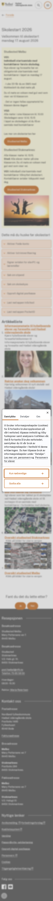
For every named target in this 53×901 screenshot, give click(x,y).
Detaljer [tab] (24, 416)
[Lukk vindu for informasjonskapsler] (47, 413)
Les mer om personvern (17, 457)
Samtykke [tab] (10, 416)
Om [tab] (38, 416)
